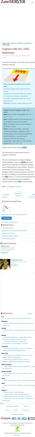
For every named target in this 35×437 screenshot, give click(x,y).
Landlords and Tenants (8, 233)
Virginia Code (6, 43)
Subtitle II (21, 43)
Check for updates (20, 55)
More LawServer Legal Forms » (9, 222)
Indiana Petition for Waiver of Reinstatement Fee (14, 214)
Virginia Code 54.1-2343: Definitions (14, 392)
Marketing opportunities (12, 406)
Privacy (16, 410)
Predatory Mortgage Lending (9, 236)
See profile (4, 253)
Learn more (6, 218)
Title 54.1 (13, 43)
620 (20, 187)
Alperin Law (5, 246)
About (7, 410)
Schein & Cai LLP (16, 260)
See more (29, 313)
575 (8, 187)
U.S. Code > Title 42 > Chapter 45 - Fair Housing (17, 318)
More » (2, 403)
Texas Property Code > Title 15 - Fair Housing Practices (19, 380)
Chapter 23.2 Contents (18, 194)
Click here (6, 103)
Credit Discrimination (7, 228)
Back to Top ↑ (17, 435)
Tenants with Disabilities (8, 238)
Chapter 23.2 (28, 43)
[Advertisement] (17, 23)
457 (17, 187)
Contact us (26, 406)
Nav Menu (32, 2)
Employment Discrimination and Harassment (14, 230)
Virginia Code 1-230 (16, 143)
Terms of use (26, 410)
